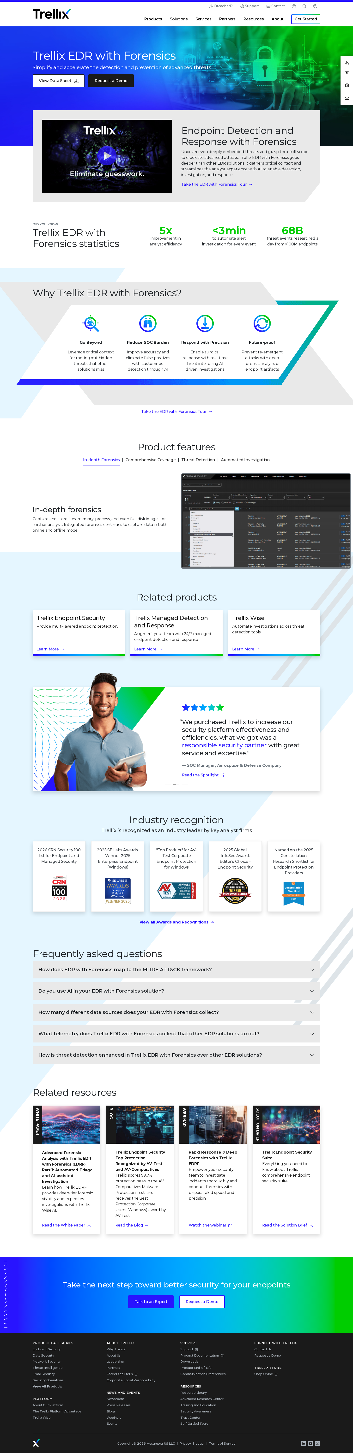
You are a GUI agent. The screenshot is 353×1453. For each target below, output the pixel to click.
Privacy (185, 1443)
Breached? (223, 6)
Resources (253, 19)
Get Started (306, 19)
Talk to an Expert (150, 1301)
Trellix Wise (42, 1417)
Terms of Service (222, 1443)
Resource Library (193, 1392)
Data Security (43, 1355)
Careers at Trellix (120, 1374)
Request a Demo (111, 80)
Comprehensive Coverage (151, 460)
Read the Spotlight (200, 775)
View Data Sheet (55, 80)
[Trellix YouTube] (310, 1443)
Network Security (46, 1361)
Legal (199, 1443)
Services (203, 19)
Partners (227, 19)
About (278, 19)
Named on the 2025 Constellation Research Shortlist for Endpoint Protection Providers (294, 861)
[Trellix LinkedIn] (303, 1443)
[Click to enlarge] (253, 521)
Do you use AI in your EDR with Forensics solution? (101, 991)
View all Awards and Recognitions (174, 922)
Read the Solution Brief (284, 1225)
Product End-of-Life (196, 1368)
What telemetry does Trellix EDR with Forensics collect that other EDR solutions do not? (148, 1033)
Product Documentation (199, 1355)
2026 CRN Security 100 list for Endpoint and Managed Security (59, 856)
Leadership (115, 1361)
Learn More (48, 649)
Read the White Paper (63, 1225)
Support (252, 6)
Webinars (114, 1417)
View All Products (47, 1386)
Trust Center (190, 1417)
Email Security (44, 1374)
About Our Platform (48, 1405)
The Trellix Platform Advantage (57, 1411)
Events (112, 1423)
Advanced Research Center (202, 1399)
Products (153, 19)
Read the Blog (129, 1225)
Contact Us (263, 1349)
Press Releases (119, 1405)
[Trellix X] (317, 1443)
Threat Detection (198, 460)
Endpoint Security (47, 1349)
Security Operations (48, 1380)
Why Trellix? (116, 1349)
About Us (114, 1355)
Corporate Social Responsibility (131, 1380)
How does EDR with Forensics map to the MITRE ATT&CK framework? (125, 969)
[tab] (168, 784)
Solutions (179, 19)
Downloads (189, 1361)
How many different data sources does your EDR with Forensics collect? (128, 1012)
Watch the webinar (207, 1225)
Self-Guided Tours (194, 1423)
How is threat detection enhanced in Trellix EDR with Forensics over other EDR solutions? (150, 1055)
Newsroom (115, 1399)
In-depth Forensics (101, 460)
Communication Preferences (203, 1374)
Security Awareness (195, 1411)
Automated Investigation (245, 460)
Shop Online (263, 1374)
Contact (278, 6)
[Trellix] (36, 1443)
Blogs (111, 1411)
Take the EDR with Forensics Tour (214, 184)
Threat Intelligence (48, 1368)
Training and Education (198, 1405)
